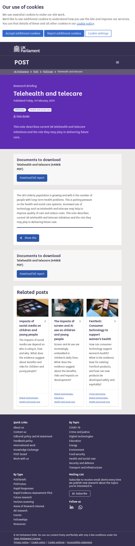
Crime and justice (97, 394)
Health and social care (29, 402)
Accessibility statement (79, 542)
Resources (20, 524)
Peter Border (23, 116)
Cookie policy (38, 542)
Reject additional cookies (64, 33)
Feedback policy (23, 440)
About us (19, 427)
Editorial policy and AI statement (33, 436)
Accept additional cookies (23, 33)
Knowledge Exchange (26, 449)
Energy (73, 445)
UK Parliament (21, 71)
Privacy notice (21, 542)
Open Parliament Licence (27, 538)
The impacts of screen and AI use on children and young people (64, 330)
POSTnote (48, 71)
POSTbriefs (20, 479)
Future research (23, 497)
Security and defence (81, 463)
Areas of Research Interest (29, 506)
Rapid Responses (23, 488)
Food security (77, 454)
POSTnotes (20, 484)
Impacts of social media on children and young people (30, 327)
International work (24, 445)
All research (20, 510)
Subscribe (81, 493)
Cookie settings (98, 33)
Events (17, 515)
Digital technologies (28, 398)
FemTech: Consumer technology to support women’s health (100, 330)
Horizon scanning (24, 501)
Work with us (21, 458)
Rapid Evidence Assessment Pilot (33, 492)
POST (21, 62)
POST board (20, 454)
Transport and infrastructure (85, 467)
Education (58, 398)
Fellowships (20, 519)
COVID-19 (74, 427)
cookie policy (85, 23)
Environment (76, 449)
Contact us (20, 432)
